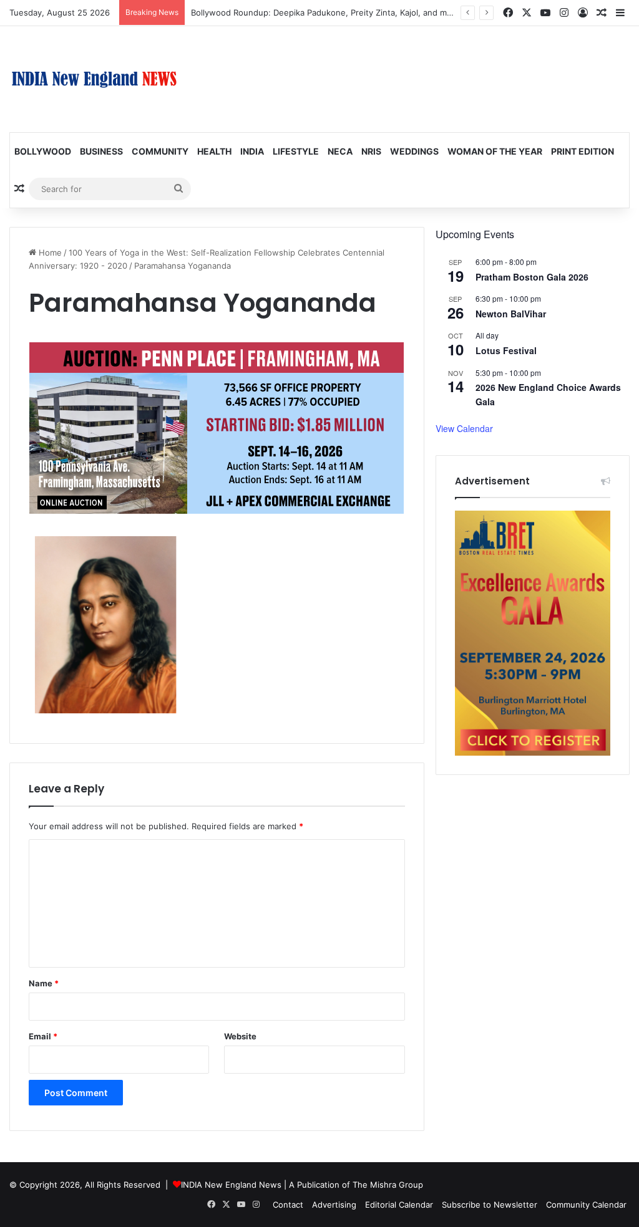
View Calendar (464, 428)
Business (101, 151)
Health (214, 151)
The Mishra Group (388, 1185)
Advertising (334, 1205)
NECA (340, 151)
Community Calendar (586, 1205)
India (252, 151)
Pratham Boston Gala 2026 (532, 277)
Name (44, 983)
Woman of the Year (494, 151)
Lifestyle (296, 151)
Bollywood (42, 151)
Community (160, 151)
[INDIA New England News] (94, 79)
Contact (288, 1205)
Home (49, 252)
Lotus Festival (506, 350)
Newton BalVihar (511, 313)
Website (240, 1036)
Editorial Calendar (399, 1205)
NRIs (371, 151)
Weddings (414, 151)
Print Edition (582, 151)
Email (43, 1036)
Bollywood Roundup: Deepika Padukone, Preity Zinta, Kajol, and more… (329, 12)
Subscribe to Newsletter (489, 1205)
